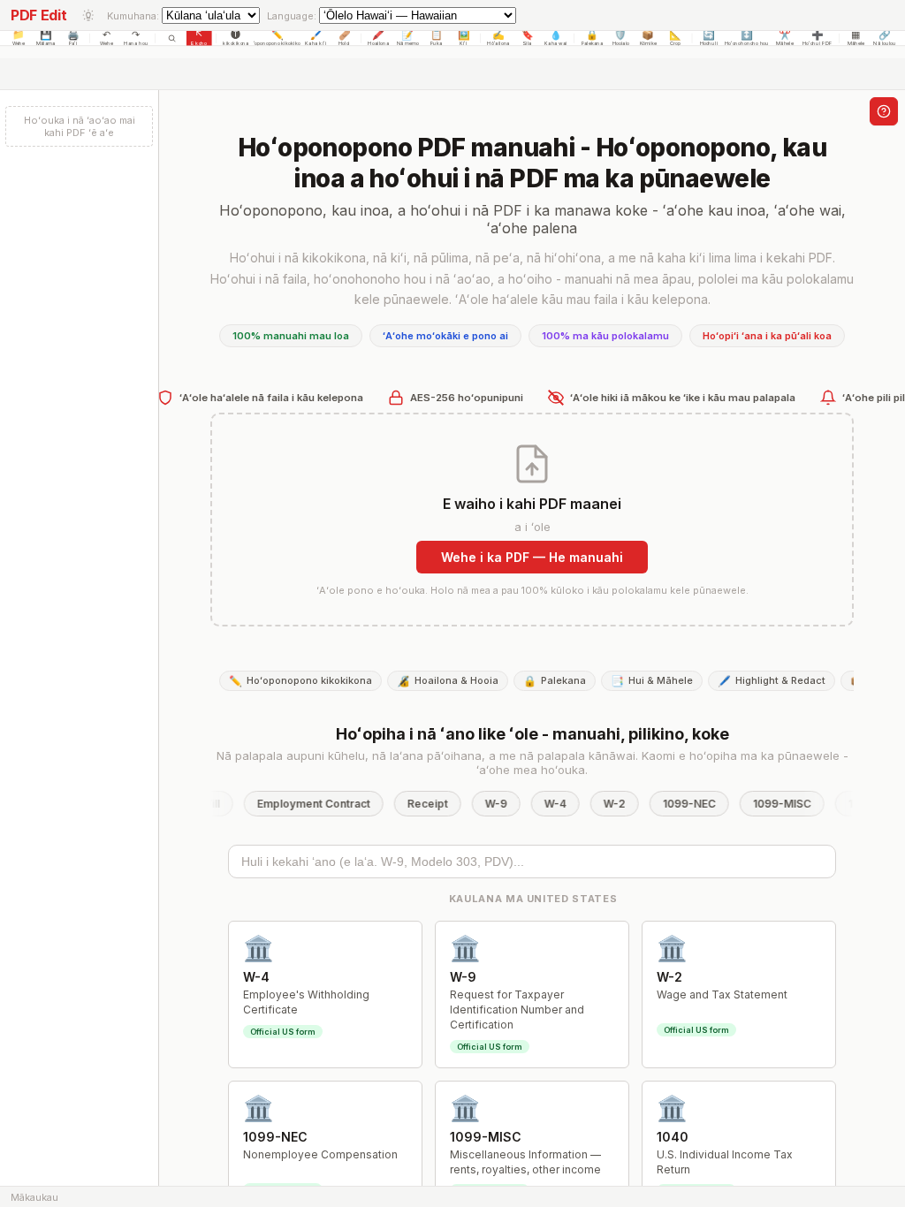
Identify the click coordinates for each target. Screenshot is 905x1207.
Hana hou (136, 44)
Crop (675, 44)
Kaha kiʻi (315, 44)
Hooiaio (620, 44)
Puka (436, 44)
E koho (199, 44)
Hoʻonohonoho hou (747, 44)
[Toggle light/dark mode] (88, 15)
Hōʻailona (498, 44)
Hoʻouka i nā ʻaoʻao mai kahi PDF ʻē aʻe (79, 126)
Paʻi (73, 44)
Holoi (344, 44)
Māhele (784, 44)
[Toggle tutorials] (884, 111)
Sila (526, 44)
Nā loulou (884, 44)
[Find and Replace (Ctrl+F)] (172, 38)
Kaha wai (555, 44)
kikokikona (235, 44)
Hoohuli (709, 44)
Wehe (18, 44)
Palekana (593, 44)
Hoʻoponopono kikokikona (277, 44)
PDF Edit (38, 15)
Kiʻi (464, 44)
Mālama (45, 44)
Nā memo (408, 44)
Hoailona (378, 44)
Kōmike (648, 44)
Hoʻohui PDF (817, 44)
